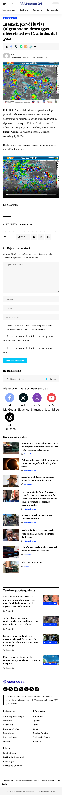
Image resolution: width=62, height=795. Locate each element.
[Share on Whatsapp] (21, 46)
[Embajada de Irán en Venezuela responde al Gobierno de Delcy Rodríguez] (11, 535)
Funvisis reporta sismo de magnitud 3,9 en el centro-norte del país (21, 660)
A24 (12, 54)
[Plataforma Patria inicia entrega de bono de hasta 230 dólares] (11, 552)
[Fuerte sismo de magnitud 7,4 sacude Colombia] (11, 520)
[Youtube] (51, 402)
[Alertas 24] (31, 3)
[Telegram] (10, 689)
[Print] (48, 237)
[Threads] (9, 421)
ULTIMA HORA (25, 224)
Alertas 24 (10, 611)
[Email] (26, 46)
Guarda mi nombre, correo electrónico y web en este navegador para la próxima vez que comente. (29, 327)
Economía (27, 554)
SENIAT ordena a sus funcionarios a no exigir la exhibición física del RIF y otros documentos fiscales (39, 446)
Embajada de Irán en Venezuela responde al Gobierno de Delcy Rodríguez (37, 533)
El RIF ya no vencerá (31, 562)
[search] (47, 3)
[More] (35, 46)
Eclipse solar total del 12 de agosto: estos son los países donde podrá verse (39, 463)
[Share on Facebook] (11, 46)
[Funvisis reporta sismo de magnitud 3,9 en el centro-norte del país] (51, 660)
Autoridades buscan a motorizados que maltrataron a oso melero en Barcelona (20, 621)
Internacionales (30, 471)
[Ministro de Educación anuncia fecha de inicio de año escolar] (11, 481)
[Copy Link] (30, 46)
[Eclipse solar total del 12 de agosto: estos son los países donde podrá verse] (11, 464)
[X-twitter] (26, 689)
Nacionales (10, 18)
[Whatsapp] (5, 689)
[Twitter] (23, 402)
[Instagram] (37, 402)
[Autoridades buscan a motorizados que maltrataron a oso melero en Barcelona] (51, 621)
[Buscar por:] (27, 378)
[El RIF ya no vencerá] (11, 567)
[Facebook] (9, 402)
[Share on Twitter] (16, 46)
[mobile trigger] (6, 3)
